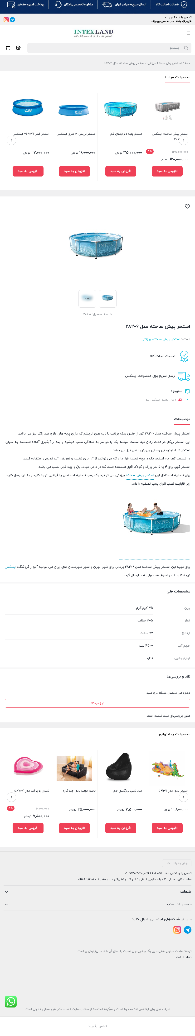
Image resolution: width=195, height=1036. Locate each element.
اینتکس (10, 567)
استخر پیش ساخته (140, 475)
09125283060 (160, 22)
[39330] (28, 828)
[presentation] (183, 140)
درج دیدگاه (97, 703)
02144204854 (181, 22)
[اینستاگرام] (6, 19)
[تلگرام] (12, 19)
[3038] (74, 171)
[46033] (74, 828)
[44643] (167, 828)
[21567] (120, 171)
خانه (187, 63)
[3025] (28, 171)
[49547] (167, 171)
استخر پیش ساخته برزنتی (164, 63)
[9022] (120, 828)
